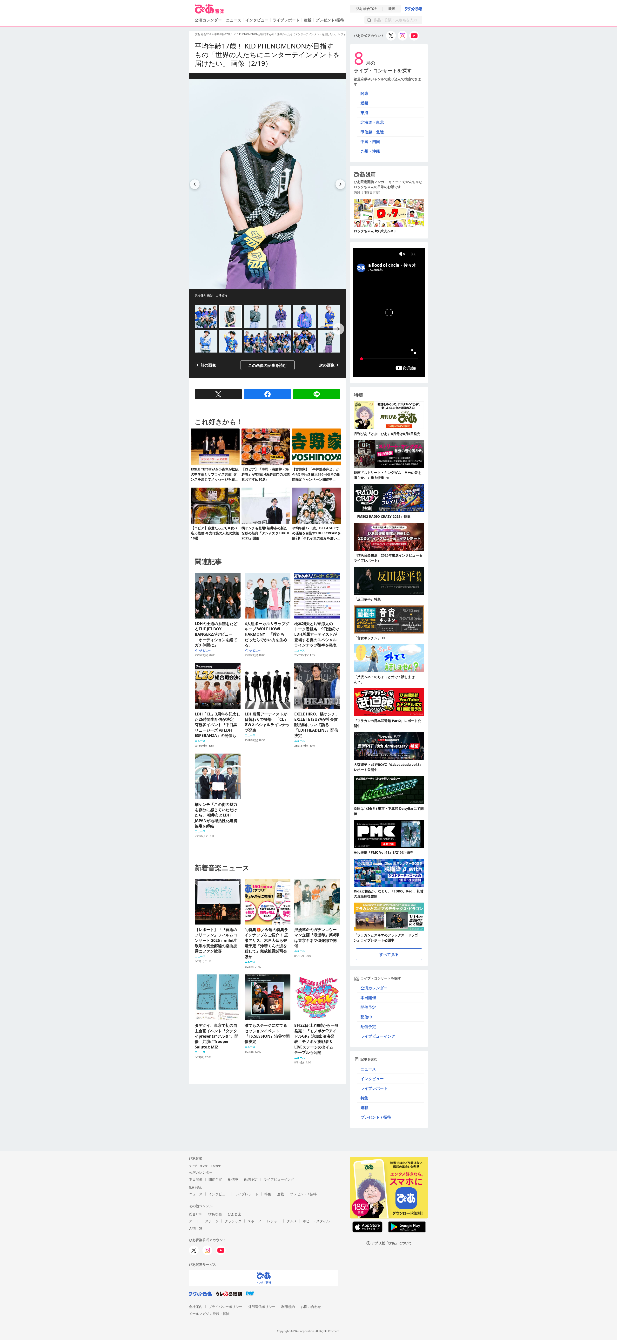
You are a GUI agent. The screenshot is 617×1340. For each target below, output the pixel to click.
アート (194, 1221)
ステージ (212, 1221)
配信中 (366, 1017)
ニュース (233, 20)
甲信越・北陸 (372, 132)
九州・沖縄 (370, 151)
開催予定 (368, 1007)
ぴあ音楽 (234, 1214)
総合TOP (195, 1214)
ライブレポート (286, 20)
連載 (307, 20)
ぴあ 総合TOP (366, 9)
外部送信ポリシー (261, 1306)
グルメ (292, 1221)
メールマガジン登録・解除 (209, 1313)
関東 (364, 93)
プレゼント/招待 (329, 20)
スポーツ (254, 1221)
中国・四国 (370, 141)
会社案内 (195, 1306)
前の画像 (208, 365)
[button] (338, 329)
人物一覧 (195, 1228)
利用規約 (288, 1306)
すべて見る (389, 954)
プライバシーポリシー (225, 1306)
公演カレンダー (374, 988)
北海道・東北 (372, 122)
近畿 (364, 103)
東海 (364, 112)
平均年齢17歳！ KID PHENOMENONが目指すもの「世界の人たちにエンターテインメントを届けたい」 (276, 34)
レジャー (274, 1221)
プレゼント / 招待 (376, 1117)
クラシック (233, 1221)
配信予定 (368, 1026)
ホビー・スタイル (316, 1221)
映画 (392, 9)
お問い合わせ (311, 1306)
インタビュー (256, 20)
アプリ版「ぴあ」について (391, 1243)
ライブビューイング (378, 1036)
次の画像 (327, 365)
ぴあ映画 (215, 1214)
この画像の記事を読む (267, 365)
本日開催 (368, 997)
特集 (364, 1098)
